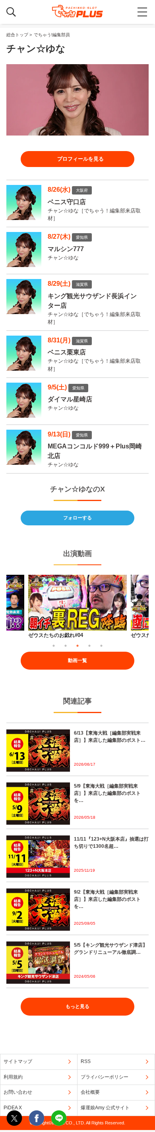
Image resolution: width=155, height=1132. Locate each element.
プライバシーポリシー (104, 1077)
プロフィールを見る (80, 159)
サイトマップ (18, 1061)
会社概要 (90, 1092)
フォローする (77, 518)
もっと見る (77, 1006)
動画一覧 (77, 660)
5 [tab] (101, 646)
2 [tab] (66, 646)
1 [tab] (54, 646)
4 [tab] (89, 646)
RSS (86, 1061)
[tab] (77, 159)
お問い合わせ (18, 1092)
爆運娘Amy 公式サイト (105, 1107)
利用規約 (13, 1077)
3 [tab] (77, 646)
